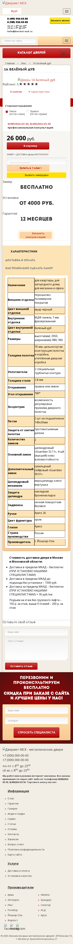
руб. (14, 11)
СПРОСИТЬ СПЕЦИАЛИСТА (36, 732)
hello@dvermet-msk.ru (19, 31)
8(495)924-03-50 (40, 123)
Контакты (13, 834)
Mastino (45, 894)
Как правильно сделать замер (29, 268)
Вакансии (13, 839)
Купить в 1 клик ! (30, 168)
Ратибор (13, 910)
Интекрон (13, 899)
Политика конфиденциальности (26, 849)
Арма (11, 894)
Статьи (12, 824)
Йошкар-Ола (15, 915)
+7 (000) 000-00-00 (16, 755)
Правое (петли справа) (38, 113)
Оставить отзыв (21, 666)
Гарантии (13, 803)
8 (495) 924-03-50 (17, 19)
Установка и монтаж (20, 875)
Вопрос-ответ (16, 844)
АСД (43, 910)
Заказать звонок (60, 20)
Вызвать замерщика (55, 27)
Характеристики (24, 251)
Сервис (12, 818)
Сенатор (46, 905)
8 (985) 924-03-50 (17, 22)
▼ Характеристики (39, 91)
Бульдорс (46, 899)
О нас (11, 798)
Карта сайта (15, 854)
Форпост (13, 920)
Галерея (12, 808)
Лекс (10, 905)
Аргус (44, 915)
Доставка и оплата (20, 260)
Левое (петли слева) (17, 113)
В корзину (30, 145)
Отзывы (12, 829)
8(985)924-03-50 (18, 123)
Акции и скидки (16, 813)
